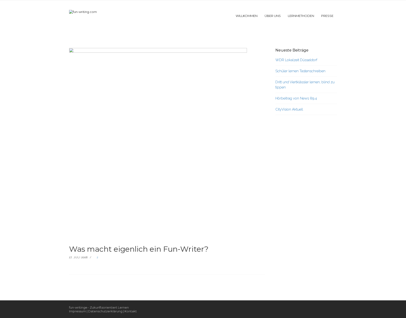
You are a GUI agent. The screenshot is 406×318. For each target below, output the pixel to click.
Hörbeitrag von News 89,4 (296, 98)
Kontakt (131, 311)
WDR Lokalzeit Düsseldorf (296, 60)
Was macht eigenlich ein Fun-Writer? (138, 249)
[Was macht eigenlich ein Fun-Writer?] (158, 142)
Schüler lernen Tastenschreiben (300, 71)
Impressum (77, 311)
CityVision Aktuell (289, 109)
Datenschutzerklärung (105, 311)
